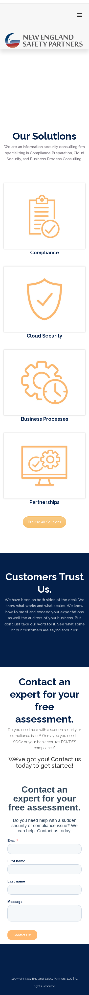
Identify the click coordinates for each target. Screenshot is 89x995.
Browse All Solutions (44, 522)
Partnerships (44, 502)
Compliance (44, 253)
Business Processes (44, 419)
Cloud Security (44, 336)
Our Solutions (44, 136)
